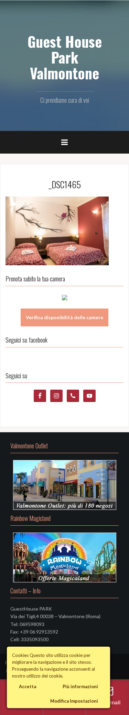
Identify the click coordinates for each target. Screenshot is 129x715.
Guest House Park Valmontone (65, 57)
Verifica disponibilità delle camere (64, 317)
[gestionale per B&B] (64, 297)
